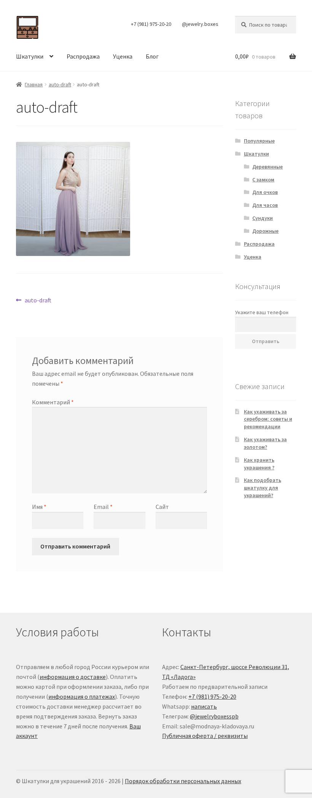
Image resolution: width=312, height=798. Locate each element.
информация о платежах (81, 696)
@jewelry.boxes (200, 24)
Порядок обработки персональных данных (183, 781)
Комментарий (53, 402)
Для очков (265, 192)
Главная (34, 84)
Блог (152, 56)
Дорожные (265, 230)
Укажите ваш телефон (261, 312)
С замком (263, 179)
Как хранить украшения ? (259, 463)
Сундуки (262, 218)
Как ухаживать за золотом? (265, 443)
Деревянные (267, 166)
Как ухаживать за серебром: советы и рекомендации (268, 419)
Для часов (265, 205)
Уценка (122, 56)
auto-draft (60, 84)
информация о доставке (73, 676)
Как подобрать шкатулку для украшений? (262, 488)
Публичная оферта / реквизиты (205, 735)
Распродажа (83, 56)
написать (204, 706)
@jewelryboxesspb (214, 716)
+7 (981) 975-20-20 (151, 24)
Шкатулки (29, 56)
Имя (39, 506)
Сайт (162, 506)
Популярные (259, 140)
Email (103, 506)
